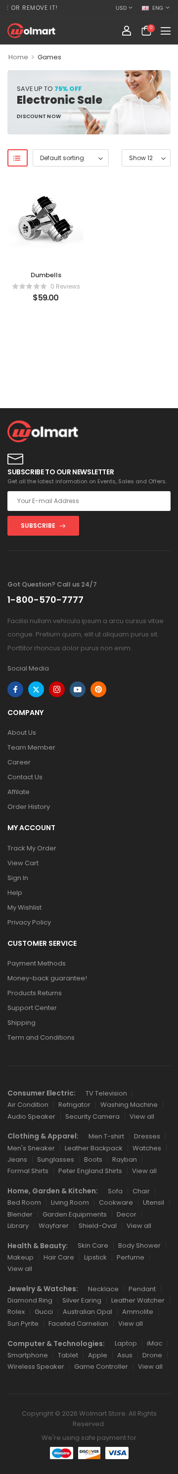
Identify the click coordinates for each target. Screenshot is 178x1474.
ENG (157, 8)
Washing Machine (129, 1104)
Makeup (20, 1257)
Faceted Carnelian (78, 1323)
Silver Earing (81, 1300)
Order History (28, 806)
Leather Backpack (94, 1148)
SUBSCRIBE (38, 525)
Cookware (116, 1202)
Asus (125, 1355)
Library (18, 1225)
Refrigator (74, 1104)
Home (18, 57)
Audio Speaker (31, 1116)
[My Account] (127, 31)
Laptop (126, 1343)
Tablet (68, 1355)
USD (121, 8)
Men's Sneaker (31, 1148)
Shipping (21, 1022)
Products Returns (34, 993)
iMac (154, 1343)
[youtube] (78, 689)
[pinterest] (98, 689)
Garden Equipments (75, 1214)
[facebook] (15, 689)
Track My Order (31, 848)
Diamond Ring (29, 1300)
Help (14, 892)
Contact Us (25, 777)
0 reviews (65, 286)
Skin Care (93, 1245)
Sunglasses (55, 1159)
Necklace (103, 1289)
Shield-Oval (98, 1225)
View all (142, 1116)
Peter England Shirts (90, 1171)
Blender (20, 1214)
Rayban (124, 1159)
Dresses (147, 1136)
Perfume (130, 1257)
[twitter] (36, 689)
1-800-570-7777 (45, 599)
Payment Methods (36, 963)
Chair (141, 1191)
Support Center (32, 1007)
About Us (21, 732)
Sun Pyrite (23, 1323)
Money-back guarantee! (47, 978)
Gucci (44, 1311)
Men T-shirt (106, 1136)
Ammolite (137, 1311)
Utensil (153, 1202)
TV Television (106, 1093)
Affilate (18, 792)
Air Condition (27, 1104)
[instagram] (57, 689)
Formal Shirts (27, 1171)
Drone (152, 1355)
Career (19, 762)
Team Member (31, 747)
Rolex (16, 1311)
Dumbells (46, 275)
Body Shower (139, 1245)
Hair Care (59, 1257)
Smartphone (27, 1355)
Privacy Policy (29, 922)
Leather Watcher (138, 1300)
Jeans (17, 1159)
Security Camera (92, 1116)
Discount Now (39, 118)
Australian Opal (87, 1311)
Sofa (115, 1191)
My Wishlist (24, 907)
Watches (147, 1148)
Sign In (17, 878)
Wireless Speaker (35, 1366)
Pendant (142, 1289)
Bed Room (24, 1202)
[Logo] (31, 30)
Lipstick (95, 1257)
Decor (126, 1214)
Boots (93, 1159)
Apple (97, 1355)
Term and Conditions (41, 1037)
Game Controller (101, 1366)
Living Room (70, 1202)
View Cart (23, 863)
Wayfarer (54, 1225)
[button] (166, 31)
